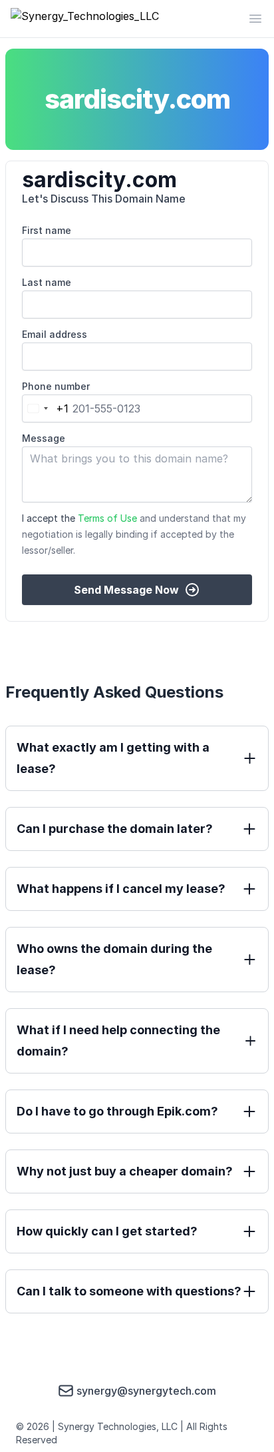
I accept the (134, 534)
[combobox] (45, 408)
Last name (46, 282)
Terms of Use (107, 518)
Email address (54, 334)
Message (43, 438)
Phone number (56, 386)
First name (46, 230)
